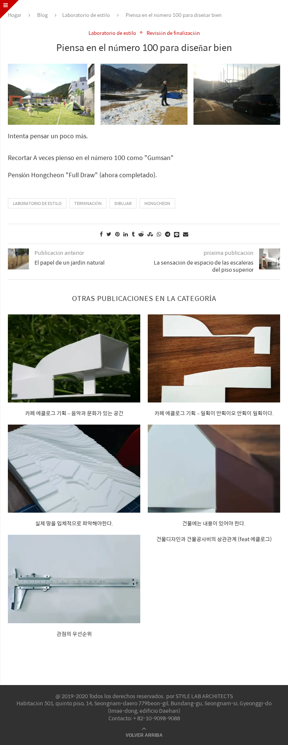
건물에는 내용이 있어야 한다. (214, 523)
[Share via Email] (185, 234)
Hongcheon (157, 203)
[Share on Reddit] (141, 234)
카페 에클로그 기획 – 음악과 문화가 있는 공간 (74, 413)
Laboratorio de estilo (86, 15)
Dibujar (123, 203)
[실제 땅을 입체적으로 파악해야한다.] (74, 469)
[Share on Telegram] (167, 234)
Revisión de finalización (173, 33)
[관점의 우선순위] (74, 579)
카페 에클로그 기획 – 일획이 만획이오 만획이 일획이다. (214, 413)
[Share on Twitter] (108, 234)
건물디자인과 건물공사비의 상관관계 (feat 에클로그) (214, 539)
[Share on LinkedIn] (125, 234)
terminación (88, 203)
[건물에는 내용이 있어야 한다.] (214, 469)
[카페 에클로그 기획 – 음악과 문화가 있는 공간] (74, 358)
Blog (42, 15)
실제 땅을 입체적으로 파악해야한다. (74, 523)
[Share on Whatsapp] (159, 234)
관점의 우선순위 (74, 634)
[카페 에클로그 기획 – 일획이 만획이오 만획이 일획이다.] (214, 358)
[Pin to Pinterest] (117, 234)
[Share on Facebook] (101, 234)
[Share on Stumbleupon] (150, 234)
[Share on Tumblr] (133, 234)
